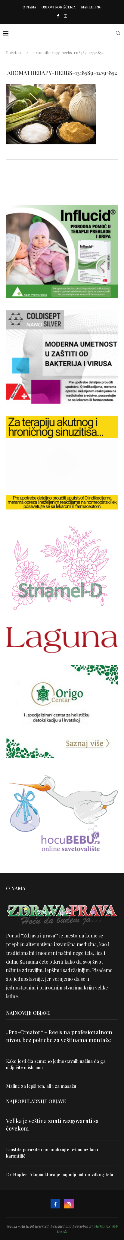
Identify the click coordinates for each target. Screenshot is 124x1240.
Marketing (91, 7)
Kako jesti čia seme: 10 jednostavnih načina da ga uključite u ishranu (56, 1064)
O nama (29, 7)
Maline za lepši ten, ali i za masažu (41, 1086)
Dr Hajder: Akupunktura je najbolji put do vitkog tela (59, 1174)
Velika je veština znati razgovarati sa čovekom (52, 1124)
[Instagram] (65, 15)
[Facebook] (58, 15)
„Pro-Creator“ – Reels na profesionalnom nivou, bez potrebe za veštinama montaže (59, 1036)
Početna (13, 52)
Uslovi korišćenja (59, 7)
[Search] (118, 33)
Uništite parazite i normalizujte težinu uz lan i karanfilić (52, 1152)
